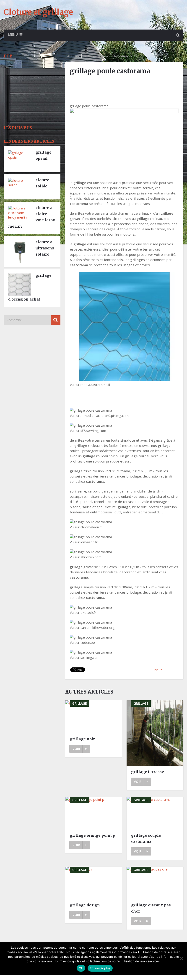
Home (75, 56)
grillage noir (82, 739)
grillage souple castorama (146, 838)
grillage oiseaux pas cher (151, 908)
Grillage (88, 56)
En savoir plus (100, 968)
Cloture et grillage (38, 12)
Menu (13, 34)
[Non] (181, 958)
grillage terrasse (147, 771)
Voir (76, 748)
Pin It (158, 670)
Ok (81, 968)
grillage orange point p (92, 835)
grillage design (85, 905)
